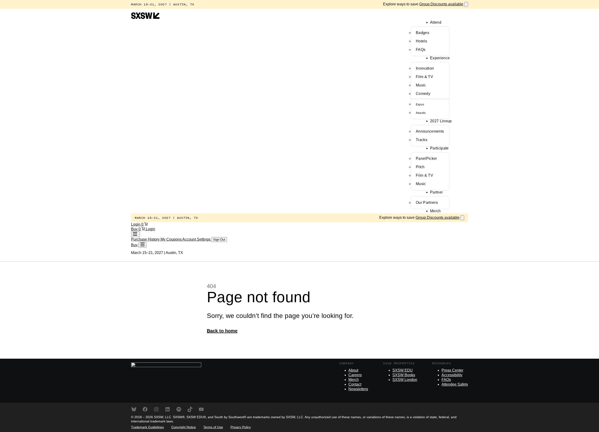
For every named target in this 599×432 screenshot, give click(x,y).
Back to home (222, 330)
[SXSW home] (145, 18)
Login (136, 224)
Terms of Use (213, 427)
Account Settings (196, 239)
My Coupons (171, 239)
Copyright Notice (183, 427)
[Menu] (142, 245)
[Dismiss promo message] (466, 4)
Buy (135, 229)
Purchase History (146, 239)
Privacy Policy (240, 427)
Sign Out (219, 239)
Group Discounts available (441, 4)
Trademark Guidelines (147, 427)
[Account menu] (135, 234)
